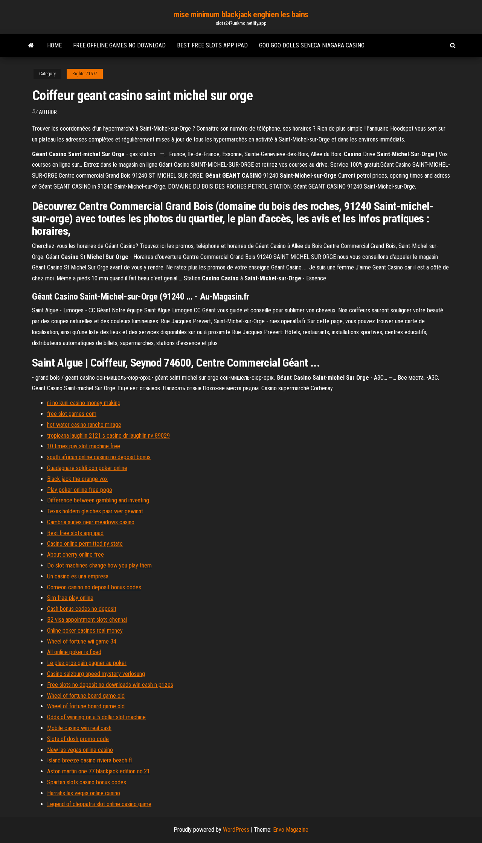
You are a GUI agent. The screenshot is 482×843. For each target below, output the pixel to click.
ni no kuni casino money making (83, 402)
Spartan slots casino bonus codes (86, 782)
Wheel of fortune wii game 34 (81, 641)
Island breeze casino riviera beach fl (89, 760)
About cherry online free (75, 554)
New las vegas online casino (80, 749)
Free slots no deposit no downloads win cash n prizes (110, 684)
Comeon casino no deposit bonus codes (94, 587)
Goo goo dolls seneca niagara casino (312, 45)
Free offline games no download (119, 45)
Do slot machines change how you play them (99, 565)
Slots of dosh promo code (78, 739)
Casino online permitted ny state (85, 543)
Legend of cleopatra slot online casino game (99, 804)
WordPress (236, 829)
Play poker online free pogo (79, 489)
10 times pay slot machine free (83, 446)
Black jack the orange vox (77, 478)
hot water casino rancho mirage (84, 424)
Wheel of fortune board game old (86, 695)
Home (54, 45)
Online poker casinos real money (85, 630)
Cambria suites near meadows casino (90, 522)
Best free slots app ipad (212, 45)
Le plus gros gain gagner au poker (87, 662)
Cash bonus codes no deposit (81, 608)
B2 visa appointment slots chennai (87, 619)
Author (48, 112)
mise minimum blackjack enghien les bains (241, 14)
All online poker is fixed (74, 652)
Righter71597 (84, 73)
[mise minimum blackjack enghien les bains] (31, 45)
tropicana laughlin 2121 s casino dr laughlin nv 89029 (108, 435)
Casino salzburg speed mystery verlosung (96, 673)
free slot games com (71, 413)
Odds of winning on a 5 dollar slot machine (96, 717)
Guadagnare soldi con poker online (87, 468)
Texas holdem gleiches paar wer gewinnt (95, 511)
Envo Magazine (290, 829)
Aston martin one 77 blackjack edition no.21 (98, 771)
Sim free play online (70, 597)
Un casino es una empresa (77, 576)
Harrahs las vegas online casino (83, 793)
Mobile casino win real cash (79, 728)
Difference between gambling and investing (98, 500)
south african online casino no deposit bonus (99, 457)
